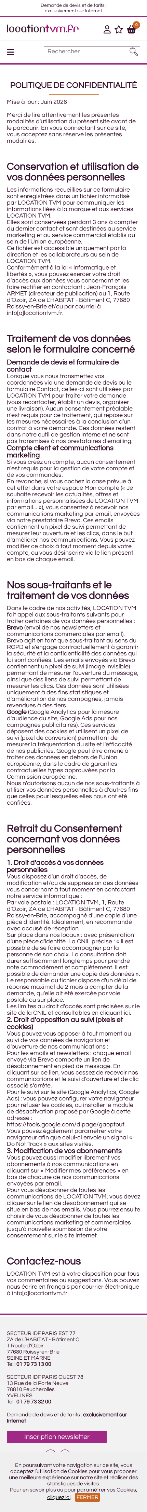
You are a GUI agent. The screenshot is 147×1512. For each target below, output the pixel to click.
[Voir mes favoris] (118, 30)
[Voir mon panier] (131, 30)
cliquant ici (115, 1013)
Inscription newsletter (57, 1436)
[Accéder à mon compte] (107, 30)
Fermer (87, 1497)
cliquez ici (58, 1497)
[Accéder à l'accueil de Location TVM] (43, 30)
